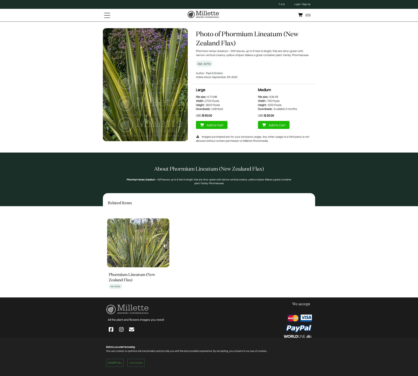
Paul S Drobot (214, 73)
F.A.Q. (282, 4)
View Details (136, 362)
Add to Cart (214, 125)
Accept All (115, 362)
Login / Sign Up (302, 4)
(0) (308, 15)
